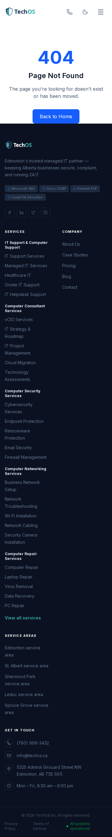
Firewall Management (26, 457)
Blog (66, 276)
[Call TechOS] (69, 12)
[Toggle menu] (100, 12)
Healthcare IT (18, 275)
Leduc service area (24, 694)
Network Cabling (21, 525)
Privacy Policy (11, 826)
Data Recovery (19, 595)
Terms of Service (41, 826)
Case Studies (75, 254)
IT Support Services (24, 256)
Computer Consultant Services (25, 308)
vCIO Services (19, 319)
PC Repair (14, 605)
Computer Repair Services (21, 556)
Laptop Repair (19, 576)
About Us (71, 244)
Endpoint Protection (24, 421)
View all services (23, 617)
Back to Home (56, 116)
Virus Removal (19, 586)
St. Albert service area (26, 665)
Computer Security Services (22, 393)
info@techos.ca (32, 755)
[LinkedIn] (21, 212)
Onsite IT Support (22, 284)
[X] (33, 212)
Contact (69, 287)
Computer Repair (21, 567)
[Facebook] (9, 212)
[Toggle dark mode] (85, 12)
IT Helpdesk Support (25, 294)
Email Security (18, 447)
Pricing (69, 265)
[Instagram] (45, 212)
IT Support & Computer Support (26, 245)
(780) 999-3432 (33, 742)
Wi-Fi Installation (20, 515)
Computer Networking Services (25, 471)
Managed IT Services (26, 265)
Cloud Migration (20, 362)
